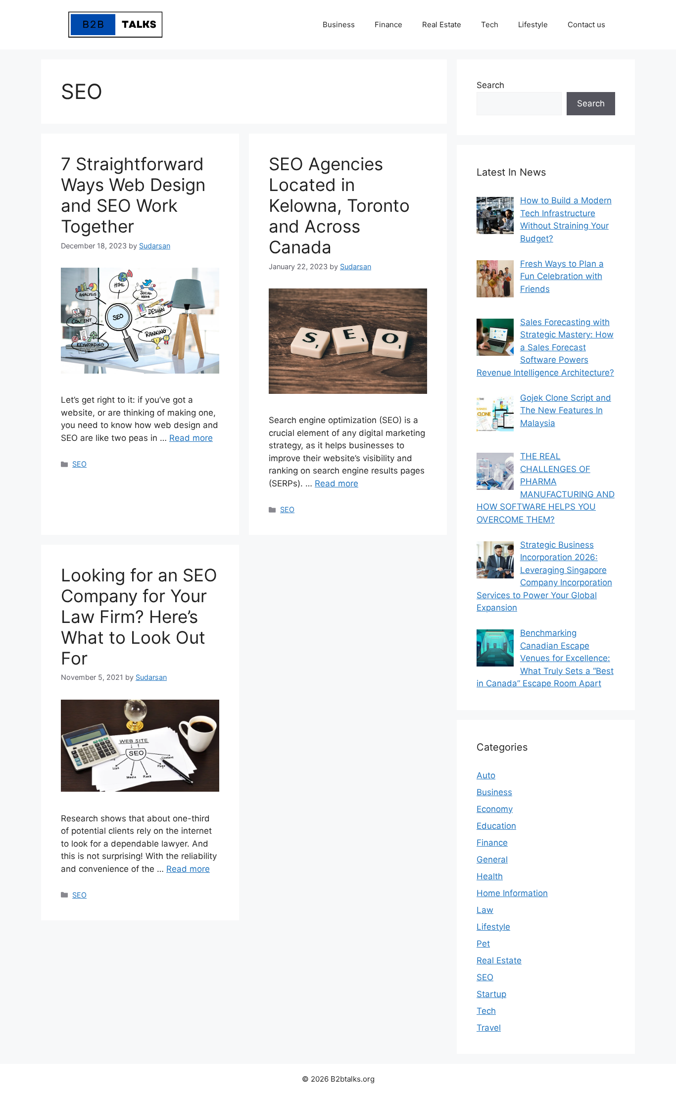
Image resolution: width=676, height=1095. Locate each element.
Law (485, 910)
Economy (495, 809)
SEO (79, 464)
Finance (388, 24)
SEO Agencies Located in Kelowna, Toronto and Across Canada (339, 205)
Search (490, 85)
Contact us (586, 24)
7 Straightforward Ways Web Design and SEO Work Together (133, 195)
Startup (491, 994)
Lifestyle (533, 24)
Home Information (512, 893)
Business (339, 24)
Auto (486, 775)
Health (490, 876)
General (492, 859)
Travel (489, 1028)
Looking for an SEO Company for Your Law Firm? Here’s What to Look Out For (139, 616)
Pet (483, 944)
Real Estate (441, 24)
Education (496, 826)
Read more (191, 438)
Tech (489, 24)
